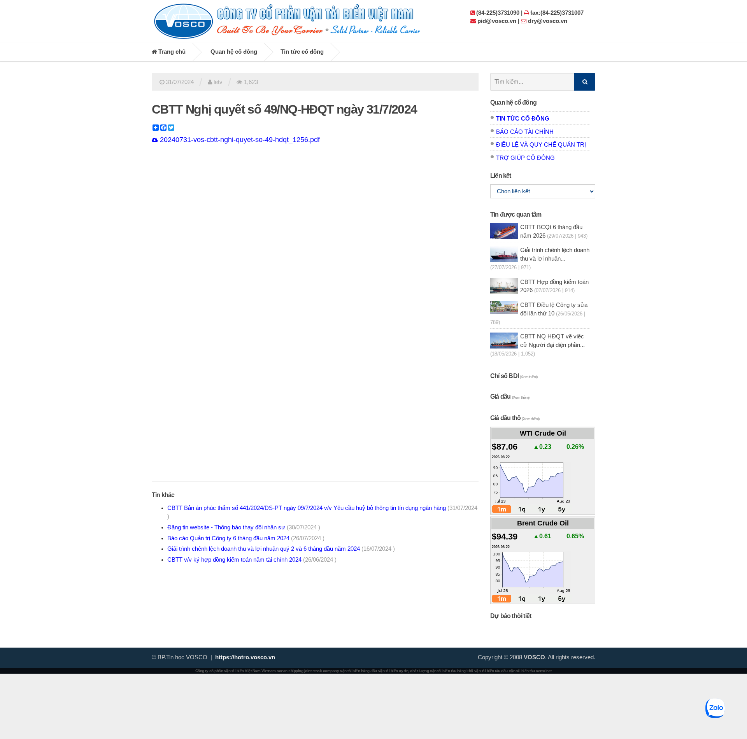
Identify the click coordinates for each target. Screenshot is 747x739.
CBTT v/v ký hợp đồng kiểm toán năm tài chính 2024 (252, 560)
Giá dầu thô (514, 418)
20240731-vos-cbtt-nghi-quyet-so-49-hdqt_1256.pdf (239, 140)
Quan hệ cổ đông (233, 52)
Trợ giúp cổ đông (525, 158)
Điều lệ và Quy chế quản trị (541, 145)
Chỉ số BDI (513, 376)
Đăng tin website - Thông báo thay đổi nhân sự (243, 527)
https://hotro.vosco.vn (245, 657)
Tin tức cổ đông (302, 52)
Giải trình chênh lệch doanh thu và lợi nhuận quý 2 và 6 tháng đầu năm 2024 (281, 549)
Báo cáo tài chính (525, 132)
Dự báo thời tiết (510, 616)
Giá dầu (510, 396)
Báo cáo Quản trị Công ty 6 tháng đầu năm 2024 (245, 538)
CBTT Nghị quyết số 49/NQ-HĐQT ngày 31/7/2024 (284, 109)
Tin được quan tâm (515, 214)
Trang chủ (171, 52)
